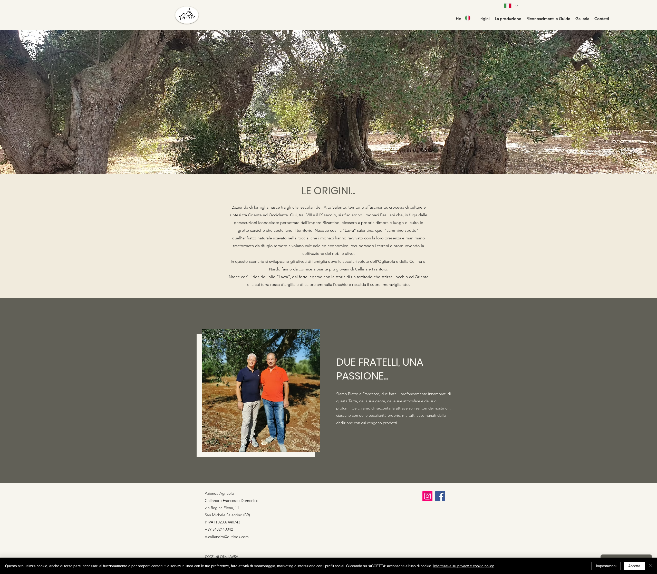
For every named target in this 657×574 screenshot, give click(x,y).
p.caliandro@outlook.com (227, 536)
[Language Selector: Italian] (470, 17)
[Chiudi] (651, 566)
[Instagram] (427, 496)
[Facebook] (440, 496)
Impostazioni (606, 565)
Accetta (634, 565)
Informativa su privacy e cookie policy (463, 565)
